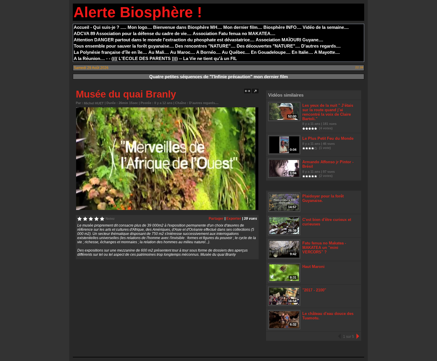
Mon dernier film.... (242, 27)
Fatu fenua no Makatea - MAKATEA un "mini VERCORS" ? (324, 247)
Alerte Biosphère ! (137, 12)
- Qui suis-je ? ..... (108, 27)
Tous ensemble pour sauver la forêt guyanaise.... (124, 45)
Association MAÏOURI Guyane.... (289, 39)
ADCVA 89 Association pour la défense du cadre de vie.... (132, 33)
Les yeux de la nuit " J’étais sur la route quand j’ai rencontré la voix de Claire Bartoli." (327, 112)
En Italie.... (302, 52)
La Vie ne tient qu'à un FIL (210, 58)
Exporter (233, 218)
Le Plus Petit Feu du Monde (327, 138)
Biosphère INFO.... (282, 27)
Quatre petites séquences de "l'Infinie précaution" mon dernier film (218, 76)
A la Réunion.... (89, 58)
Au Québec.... (236, 52)
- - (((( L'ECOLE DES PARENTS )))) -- (144, 58)
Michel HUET (94, 103)
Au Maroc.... (182, 52)
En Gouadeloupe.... (270, 52)
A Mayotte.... (327, 52)
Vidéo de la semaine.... (326, 27)
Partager (216, 218)
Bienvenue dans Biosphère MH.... (187, 27)
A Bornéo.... (208, 52)
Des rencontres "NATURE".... (205, 45)
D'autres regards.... (321, 45)
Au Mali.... (158, 52)
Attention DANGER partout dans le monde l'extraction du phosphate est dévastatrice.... (164, 39)
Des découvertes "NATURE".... (268, 45)
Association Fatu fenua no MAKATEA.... (234, 33)
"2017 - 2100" (314, 290)
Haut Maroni (313, 266)
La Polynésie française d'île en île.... (110, 52)
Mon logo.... (140, 27)
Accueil (81, 27)
